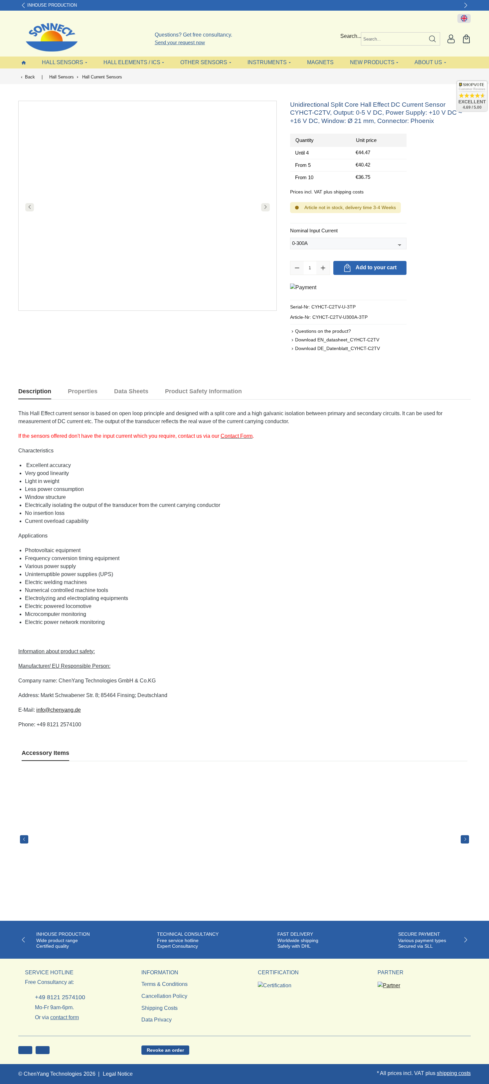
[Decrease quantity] (297, 268)
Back (30, 76)
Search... (350, 36)
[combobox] (393, 39)
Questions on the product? (323, 331)
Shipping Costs (159, 1008)
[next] (465, 839)
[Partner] (389, 984)
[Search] (432, 39)
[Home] (23, 62)
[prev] (24, 839)
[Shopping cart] (466, 39)
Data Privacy (156, 1020)
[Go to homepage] (47, 37)
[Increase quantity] (323, 268)
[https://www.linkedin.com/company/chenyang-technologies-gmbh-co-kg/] (43, 1050)
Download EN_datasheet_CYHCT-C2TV (337, 339)
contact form (64, 1017)
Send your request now (180, 42)
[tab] (34, 391)
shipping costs (454, 1073)
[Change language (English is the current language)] (464, 18)
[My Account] (451, 39)
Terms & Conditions (164, 984)
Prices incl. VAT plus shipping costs (327, 191)
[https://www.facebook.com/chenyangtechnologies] (25, 1050)
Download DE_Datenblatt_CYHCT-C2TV (337, 348)
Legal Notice (118, 1074)
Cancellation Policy (164, 996)
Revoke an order (165, 1050)
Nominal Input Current (314, 230)
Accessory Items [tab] (45, 753)
